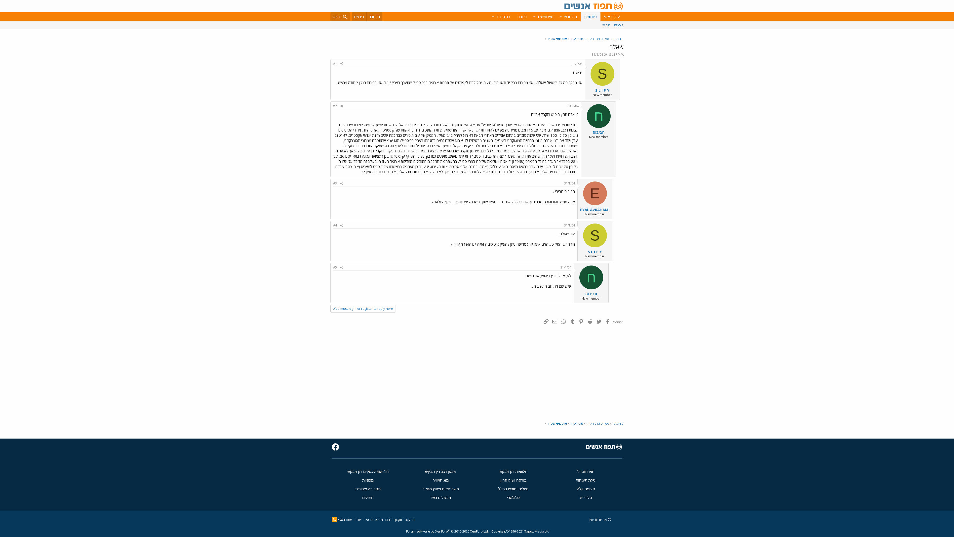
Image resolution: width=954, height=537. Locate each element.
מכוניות (368, 480)
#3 (335, 183)
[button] (560, 16)
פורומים (590, 16)
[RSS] (334, 519)
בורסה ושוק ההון (513, 480)
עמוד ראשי (612, 16)
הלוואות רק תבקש (513, 471)
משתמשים (545, 16)
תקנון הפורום (393, 519)
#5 (335, 267)
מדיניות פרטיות (373, 519)
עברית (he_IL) (598, 519)
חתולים (368, 497)
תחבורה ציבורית (368, 489)
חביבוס (598, 132)
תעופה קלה (586, 489)
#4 (335, 225)
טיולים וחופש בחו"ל (513, 489)
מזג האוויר (441, 480)
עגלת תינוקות (586, 480)
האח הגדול (586, 471)
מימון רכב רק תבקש (440, 471)
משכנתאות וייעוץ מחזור (441, 489)
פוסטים (619, 25)
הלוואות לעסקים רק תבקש (368, 471)
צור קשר (409, 519)
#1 (335, 64)
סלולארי (513, 497)
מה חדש (570, 16)
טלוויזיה (586, 497)
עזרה (358, 519)
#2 (335, 106)
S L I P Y (614, 54)
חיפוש (606, 25)
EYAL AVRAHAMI (595, 209)
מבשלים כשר (440, 497)
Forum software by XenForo (447, 531)
